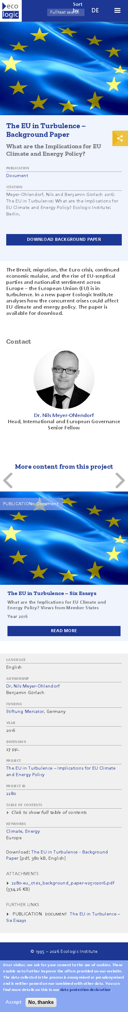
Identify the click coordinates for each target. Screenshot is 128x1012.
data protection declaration (85, 990)
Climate (14, 831)
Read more (64, 631)
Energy (32, 831)
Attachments (22, 874)
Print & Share (120, 138)
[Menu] (117, 11)
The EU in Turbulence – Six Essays (51, 593)
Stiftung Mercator (25, 712)
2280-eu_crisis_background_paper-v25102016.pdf (62, 883)
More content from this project (64, 466)
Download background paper (64, 239)
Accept (13, 1002)
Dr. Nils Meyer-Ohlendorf (33, 686)
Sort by (78, 7)
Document (17, 176)
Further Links (22, 905)
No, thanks (41, 1002)
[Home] (11, 11)
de (95, 11)
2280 (11, 794)
